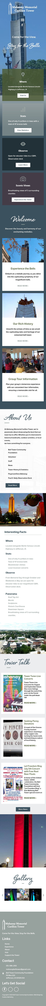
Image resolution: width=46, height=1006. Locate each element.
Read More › (30, 703)
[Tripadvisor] (16, 989)
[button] (22, 20)
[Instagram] (26, 25)
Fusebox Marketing (7, 997)
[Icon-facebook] (22, 25)
